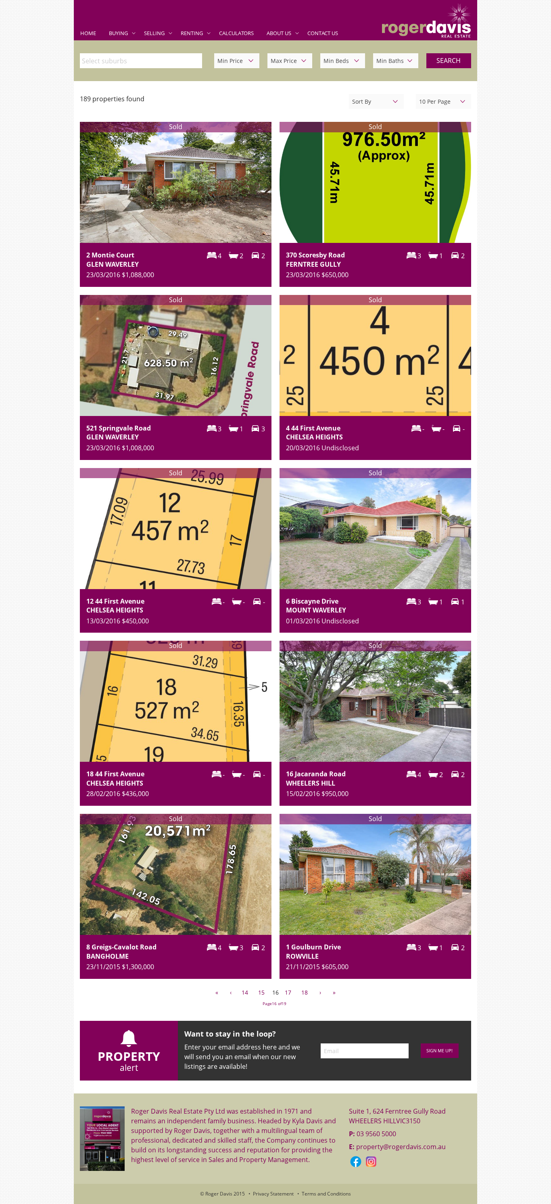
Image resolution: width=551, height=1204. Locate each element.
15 (261, 992)
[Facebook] (356, 1161)
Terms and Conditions (326, 1193)
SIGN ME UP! (439, 1050)
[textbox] (143, 60)
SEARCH (448, 60)
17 (288, 992)
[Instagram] (371, 1161)
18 (304, 992)
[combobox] (141, 60)
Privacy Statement (273, 1193)
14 (245, 992)
